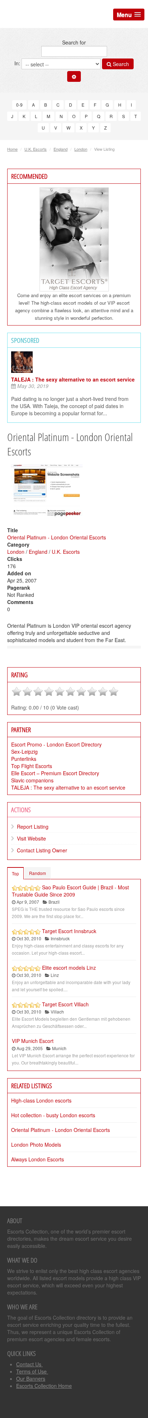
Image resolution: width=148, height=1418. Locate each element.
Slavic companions (32, 780)
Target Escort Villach (65, 1004)
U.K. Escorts (35, 149)
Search (120, 63)
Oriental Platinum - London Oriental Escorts (56, 537)
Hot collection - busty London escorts (53, 1115)
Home (12, 149)
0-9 (19, 105)
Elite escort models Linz (69, 967)
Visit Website (31, 838)
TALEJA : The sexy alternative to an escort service (73, 379)
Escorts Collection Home (44, 1385)
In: (18, 63)
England (61, 149)
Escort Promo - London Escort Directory (56, 744)
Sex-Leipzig (24, 751)
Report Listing (32, 826)
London (80, 149)
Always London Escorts (37, 1159)
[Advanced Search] (74, 76)
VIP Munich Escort (33, 1040)
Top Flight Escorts (31, 765)
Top (15, 873)
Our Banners (30, 1378)
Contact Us (29, 1364)
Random (37, 873)
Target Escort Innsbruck (69, 931)
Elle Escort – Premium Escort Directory (55, 773)
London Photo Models (36, 1144)
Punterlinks (23, 758)
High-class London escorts (41, 1100)
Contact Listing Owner (42, 850)
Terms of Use (32, 1371)
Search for (74, 42)
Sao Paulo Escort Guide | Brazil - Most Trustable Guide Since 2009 (70, 891)
